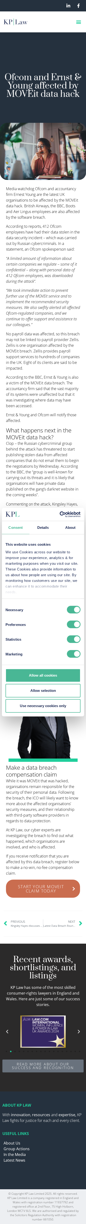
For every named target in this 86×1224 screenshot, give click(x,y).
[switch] (74, 624)
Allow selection (43, 691)
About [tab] (70, 527)
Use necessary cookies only (43, 706)
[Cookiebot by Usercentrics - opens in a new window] (61, 514)
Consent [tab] (15, 527)
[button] (78, 22)
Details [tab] (43, 527)
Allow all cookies (43, 675)
